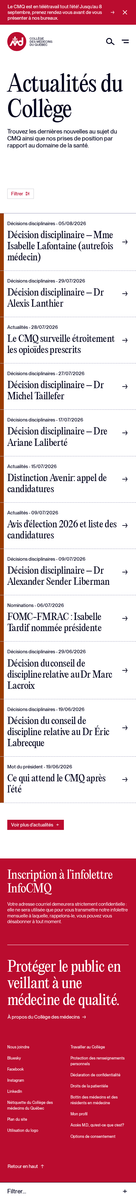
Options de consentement (93, 1136)
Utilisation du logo (22, 1130)
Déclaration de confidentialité (96, 1075)
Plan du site (17, 1119)
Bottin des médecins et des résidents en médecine (94, 1100)
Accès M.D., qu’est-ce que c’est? (97, 1125)
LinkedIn (14, 1091)
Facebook (15, 1069)
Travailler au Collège (88, 1047)
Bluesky (14, 1058)
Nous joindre (18, 1047)
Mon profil (79, 1114)
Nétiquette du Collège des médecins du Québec (30, 1105)
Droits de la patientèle (89, 1086)
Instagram (15, 1080)
